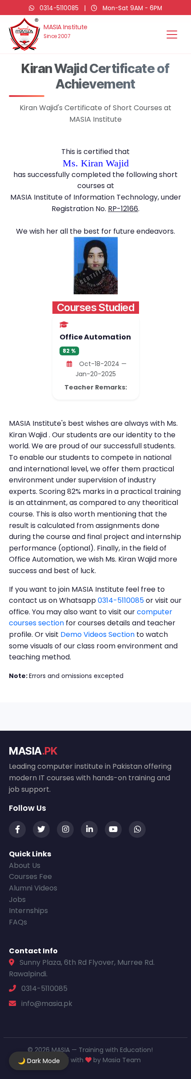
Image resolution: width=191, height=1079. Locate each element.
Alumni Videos (33, 888)
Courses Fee (30, 876)
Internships (28, 911)
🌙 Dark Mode (39, 1060)
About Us (24, 865)
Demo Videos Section (98, 634)
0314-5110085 (59, 8)
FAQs (18, 922)
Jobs (17, 899)
